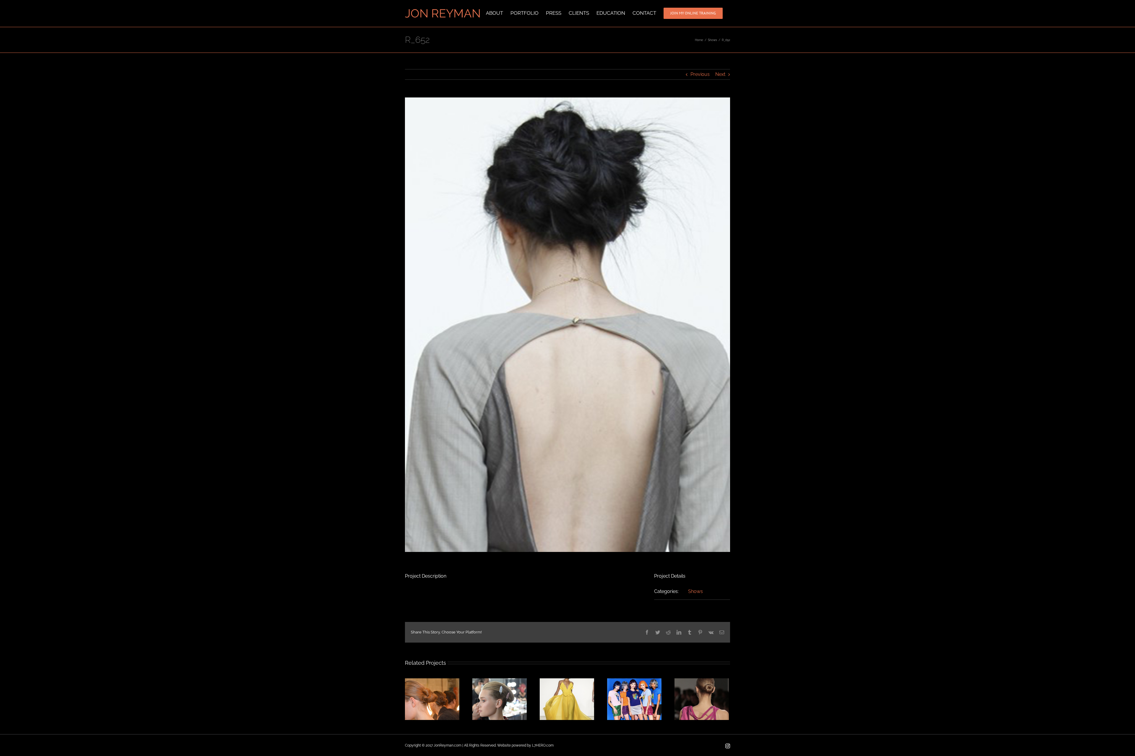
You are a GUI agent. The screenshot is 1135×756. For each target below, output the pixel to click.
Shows (695, 591)
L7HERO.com (543, 745)
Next (720, 74)
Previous (700, 74)
